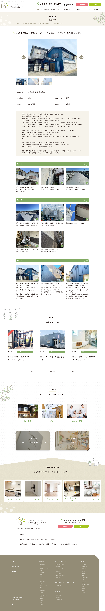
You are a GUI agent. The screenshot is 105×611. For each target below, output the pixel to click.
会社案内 (58, 593)
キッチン (42, 572)
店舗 (41, 588)
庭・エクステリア (43, 585)
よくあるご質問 (59, 599)
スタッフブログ (85, 566)
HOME (13, 561)
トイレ (41, 576)
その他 (41, 592)
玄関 (83, 586)
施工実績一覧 (42, 564)
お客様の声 (84, 570)
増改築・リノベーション (45, 568)
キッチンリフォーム (60, 566)
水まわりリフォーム (60, 564)
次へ (73, 372)
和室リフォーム (59, 577)
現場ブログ (84, 568)
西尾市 (41, 596)
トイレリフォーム (59, 568)
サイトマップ (16, 599)
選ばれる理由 (58, 585)
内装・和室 (84, 582)
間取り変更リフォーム (60, 575)
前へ (32, 372)
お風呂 (41, 574)
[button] (24, 57)
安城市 (41, 600)
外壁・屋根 (42, 581)
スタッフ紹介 (58, 595)
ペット (41, 579)
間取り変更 (42, 590)
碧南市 (41, 598)
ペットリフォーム (59, 573)
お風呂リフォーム (59, 570)
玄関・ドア (42, 587)
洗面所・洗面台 (43, 577)
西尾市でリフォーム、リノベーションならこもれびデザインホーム (102, 594)
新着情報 (58, 597)
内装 (41, 583)
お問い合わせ (15, 566)
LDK (41, 570)
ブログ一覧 (84, 564)
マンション (84, 588)
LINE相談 (14, 571)
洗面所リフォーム (59, 571)
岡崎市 (41, 602)
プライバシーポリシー (18, 597)
